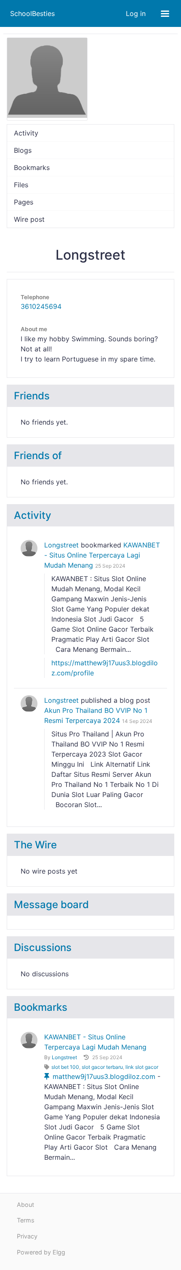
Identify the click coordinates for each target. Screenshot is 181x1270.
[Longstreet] (29, 548)
